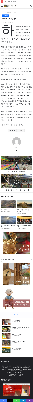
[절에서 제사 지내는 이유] (6, 336)
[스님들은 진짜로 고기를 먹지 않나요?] (6, 329)
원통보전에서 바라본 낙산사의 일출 (24, 210)
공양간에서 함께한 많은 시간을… (8, 226)
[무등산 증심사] (10, 5)
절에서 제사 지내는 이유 (18, 334)
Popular (16, 315)
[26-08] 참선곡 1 (8, 1)
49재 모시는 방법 (16, 320)
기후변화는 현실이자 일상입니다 (24, 226)
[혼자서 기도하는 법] (6, 350)
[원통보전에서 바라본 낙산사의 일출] (24, 204)
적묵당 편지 (14, 12)
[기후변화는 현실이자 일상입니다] (24, 220)
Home (4, 12)
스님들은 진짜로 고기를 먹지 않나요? (21, 327)
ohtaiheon (16, 148)
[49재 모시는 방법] (6, 322)
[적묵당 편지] (8, 204)
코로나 (21, 130)
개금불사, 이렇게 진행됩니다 (19, 341)
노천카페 (12, 130)
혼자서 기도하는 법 (16, 348)
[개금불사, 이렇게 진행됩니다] (6, 343)
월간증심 (9, 12)
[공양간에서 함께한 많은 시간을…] (8, 220)
